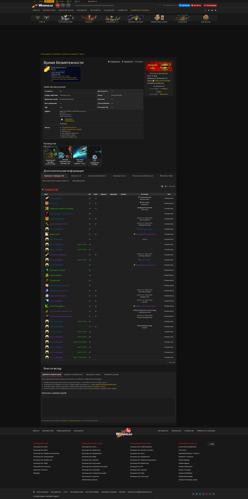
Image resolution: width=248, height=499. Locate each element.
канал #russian (94, 388)
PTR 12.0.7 (68, 5)
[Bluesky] (200, 494)
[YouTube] (206, 494)
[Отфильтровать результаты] (165, 186)
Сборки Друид (184, 463)
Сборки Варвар (184, 460)
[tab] (54, 175)
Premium (122, 492)
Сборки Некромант (186, 466)
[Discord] (193, 494)
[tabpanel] (108, 274)
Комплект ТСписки (40, 470)
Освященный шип (55, 198)
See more (64, 123)
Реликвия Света (168, 198)
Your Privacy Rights (92, 492)
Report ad (205, 425)
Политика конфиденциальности (140, 492)
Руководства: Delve (40, 450)
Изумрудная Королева (144, 207)
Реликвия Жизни (169, 203)
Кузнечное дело (144, 199)
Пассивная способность (69, 127)
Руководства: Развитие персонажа (46, 453)
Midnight (36, 473)
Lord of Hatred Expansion (187, 447)
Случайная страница (109, 492)
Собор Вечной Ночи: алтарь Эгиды (144, 310)
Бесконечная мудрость (57, 306)
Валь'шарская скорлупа (57, 270)
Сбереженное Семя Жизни (58, 224)
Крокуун (144, 327)
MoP (78, 1)
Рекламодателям (76, 492)
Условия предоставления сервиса (46, 496)
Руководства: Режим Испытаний (94, 473)
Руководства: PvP (136, 466)
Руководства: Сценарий (91, 470)
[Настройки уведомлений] (208, 10)
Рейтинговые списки (89, 480)
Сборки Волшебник (186, 476)
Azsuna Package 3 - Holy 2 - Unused (61, 214)
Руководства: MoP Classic (92, 443)
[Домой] (43, 5)
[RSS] (210, 494)
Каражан (144, 302)
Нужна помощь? (43, 492)
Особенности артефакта (70, 54)
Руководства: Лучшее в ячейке (141, 450)
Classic (61, 1)
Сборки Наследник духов (188, 480)
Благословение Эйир (56, 219)
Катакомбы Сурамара (144, 292)
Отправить (163, 89)
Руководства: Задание (90, 460)
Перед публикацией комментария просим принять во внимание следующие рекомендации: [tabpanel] (79, 399)
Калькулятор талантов (41, 466)
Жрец (81, 54)
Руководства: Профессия (42, 460)
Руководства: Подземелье (92, 453)
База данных (82, 10)
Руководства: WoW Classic (140, 443)
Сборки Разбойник (185, 473)
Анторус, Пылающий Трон (144, 317)
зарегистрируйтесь (76, 420)
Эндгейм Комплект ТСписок (189, 453)
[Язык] (215, 10)
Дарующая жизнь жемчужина (59, 285)
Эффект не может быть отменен (72, 129)
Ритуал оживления (56, 301)
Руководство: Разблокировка (141, 447)
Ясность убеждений (56, 229)
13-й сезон (182, 450)
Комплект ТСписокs (186, 457)
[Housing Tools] (48, 431)
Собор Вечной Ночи (145, 312)
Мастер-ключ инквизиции (58, 255)
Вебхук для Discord (66, 10)
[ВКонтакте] (213, 494)
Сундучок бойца (145, 260)
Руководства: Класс (40, 447)
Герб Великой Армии (56, 327)
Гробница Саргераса (145, 256)
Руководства (109, 10)
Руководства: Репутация (91, 463)
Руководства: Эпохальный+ (43, 457)
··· (83, 1)
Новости (36, 10)
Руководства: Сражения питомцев (95, 466)
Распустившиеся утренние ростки (61, 311)
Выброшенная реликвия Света (145, 234)
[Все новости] (34, 1)
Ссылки (140, 62)
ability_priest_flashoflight (162, 81)
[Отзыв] (212, 10)
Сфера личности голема (58, 296)
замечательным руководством (106, 384)
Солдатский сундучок (146, 229)
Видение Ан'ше (54, 234)
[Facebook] (203, 494)
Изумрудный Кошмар (144, 225)
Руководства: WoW (40, 443)
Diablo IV (94, 1)
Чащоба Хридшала (56, 275)
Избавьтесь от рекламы (140, 10)
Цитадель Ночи (144, 297)
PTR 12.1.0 (63, 5)
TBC (70, 1)
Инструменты (163, 431)
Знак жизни (53, 203)
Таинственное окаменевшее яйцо (61, 316)
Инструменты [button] (95, 10)
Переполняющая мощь (144, 326)
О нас (66, 492)
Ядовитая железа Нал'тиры (59, 291)
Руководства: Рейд (40, 463)
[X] (196, 494)
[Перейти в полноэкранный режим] (205, 10)
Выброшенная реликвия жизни (145, 306)
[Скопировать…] (162, 186)
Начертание (144, 204)
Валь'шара (145, 209)
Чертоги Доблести (144, 220)
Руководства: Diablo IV (188, 443)
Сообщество (122, 10)
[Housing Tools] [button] (49, 10)
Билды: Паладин (185, 470)
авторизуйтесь (64, 420)
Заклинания (56, 54)
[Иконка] (47, 69)
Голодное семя (55, 280)
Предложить (164, 94)
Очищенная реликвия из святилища (61, 208)
